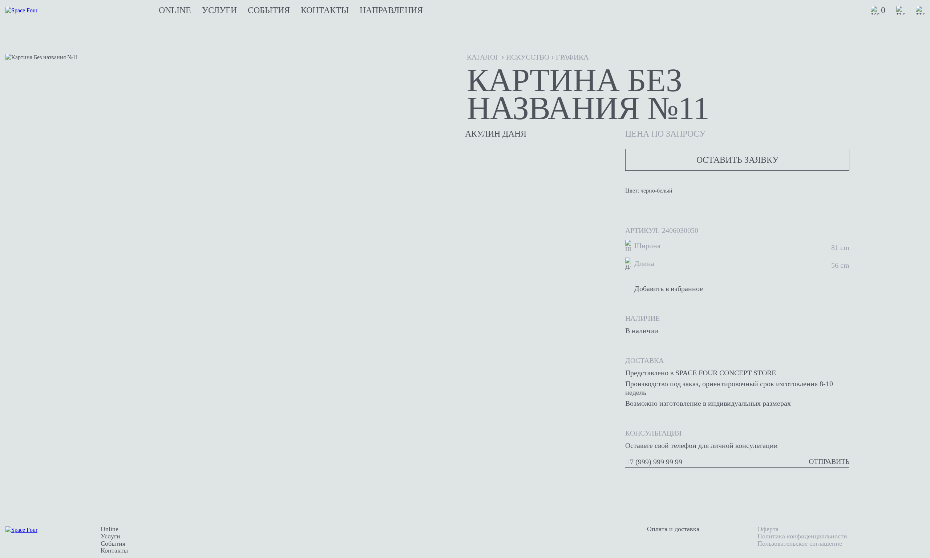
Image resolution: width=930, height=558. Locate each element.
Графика (572, 57)
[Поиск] (920, 10)
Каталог (483, 57)
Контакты (325, 10)
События (269, 10)
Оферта (768, 529)
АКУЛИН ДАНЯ (495, 133)
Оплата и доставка (673, 529)
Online (175, 10)
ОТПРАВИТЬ (829, 461)
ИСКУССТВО (527, 57)
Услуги (219, 10)
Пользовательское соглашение (799, 543)
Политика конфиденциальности (802, 536)
